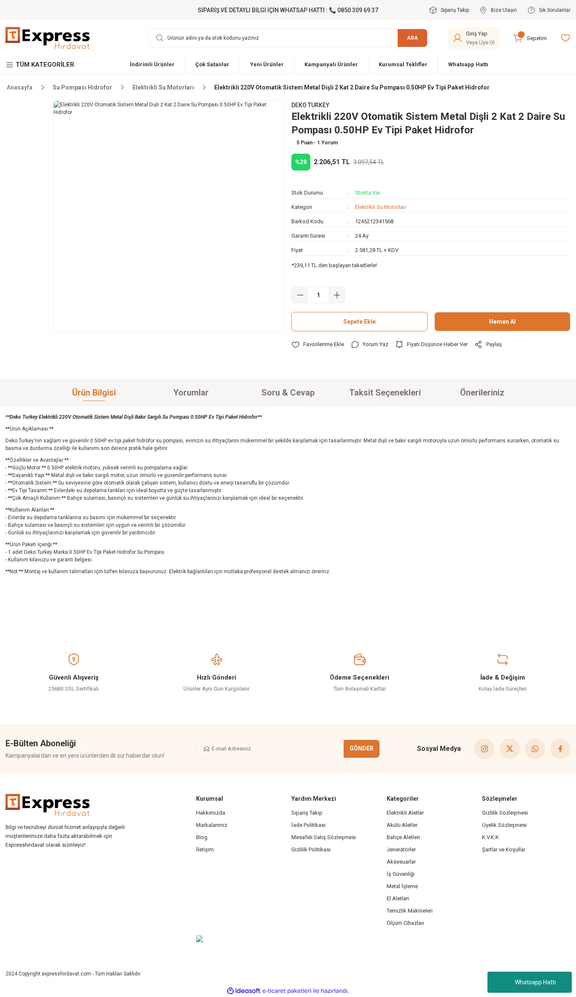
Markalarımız (211, 825)
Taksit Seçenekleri (385, 392)
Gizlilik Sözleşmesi (505, 813)
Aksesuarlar (401, 862)
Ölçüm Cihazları (405, 923)
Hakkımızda (210, 813)
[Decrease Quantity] (300, 295)
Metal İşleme (402, 886)
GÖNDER (362, 748)
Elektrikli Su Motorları (380, 207)
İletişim (205, 849)
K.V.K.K (490, 837)
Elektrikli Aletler (405, 813)
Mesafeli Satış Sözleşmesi (323, 837)
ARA (412, 38)
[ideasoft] (244, 991)
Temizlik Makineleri (410, 911)
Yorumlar (191, 392)
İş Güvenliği (401, 874)
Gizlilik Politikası (311, 849)
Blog (201, 837)
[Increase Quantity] (336, 295)
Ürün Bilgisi (94, 392)
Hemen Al (502, 321)
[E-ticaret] (287, 990)
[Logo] (47, 38)
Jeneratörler (401, 849)
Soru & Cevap (288, 392)
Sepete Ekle (359, 321)
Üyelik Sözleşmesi (504, 825)
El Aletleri (398, 898)
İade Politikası (308, 825)
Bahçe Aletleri (403, 837)
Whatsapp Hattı (535, 982)
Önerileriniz (482, 392)
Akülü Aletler (402, 825)
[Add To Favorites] (317, 344)
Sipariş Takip (307, 813)
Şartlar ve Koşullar (503, 849)
